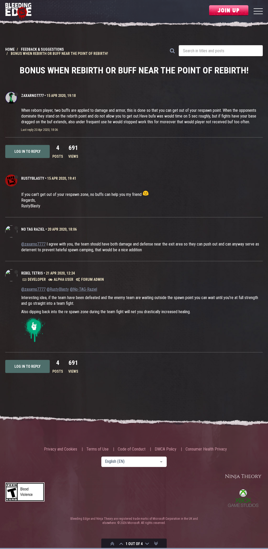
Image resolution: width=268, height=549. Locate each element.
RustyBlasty (32, 178)
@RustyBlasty (58, 289)
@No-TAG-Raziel (83, 289)
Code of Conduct (132, 449)
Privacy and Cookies (60, 449)
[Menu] (258, 12)
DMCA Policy (165, 449)
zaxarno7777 (32, 96)
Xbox (243, 498)
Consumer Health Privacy (206, 449)
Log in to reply (27, 151)
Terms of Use (97, 449)
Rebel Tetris (32, 273)
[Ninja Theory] (243, 476)
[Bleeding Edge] (18, 12)
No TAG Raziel (33, 229)
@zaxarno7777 (33, 244)
